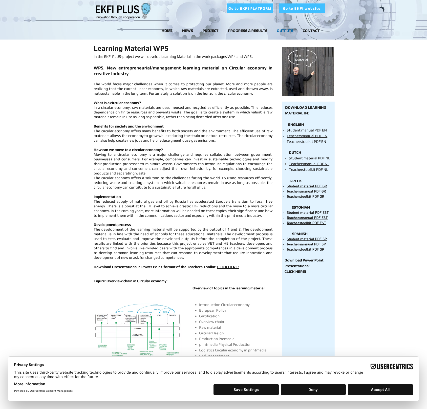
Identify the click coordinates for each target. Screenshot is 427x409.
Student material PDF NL (309, 158)
